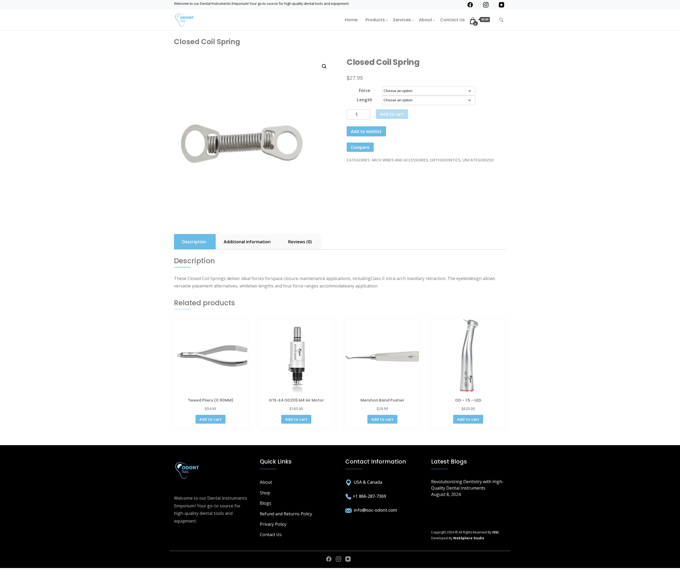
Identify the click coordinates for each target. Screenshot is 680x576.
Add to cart (392, 114)
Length (364, 100)
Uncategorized (478, 159)
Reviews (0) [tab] (300, 242)
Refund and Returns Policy (286, 514)
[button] (324, 66)
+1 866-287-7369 (369, 496)
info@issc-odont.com (375, 510)
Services (402, 20)
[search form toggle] (501, 20)
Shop (265, 493)
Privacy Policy (273, 524)
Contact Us (452, 20)
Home (351, 20)
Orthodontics (445, 159)
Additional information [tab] (247, 242)
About (425, 20)
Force (364, 90)
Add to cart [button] (210, 419)
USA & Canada (368, 482)
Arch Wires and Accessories (400, 159)
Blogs (265, 503)
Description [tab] (194, 242)
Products (375, 20)
